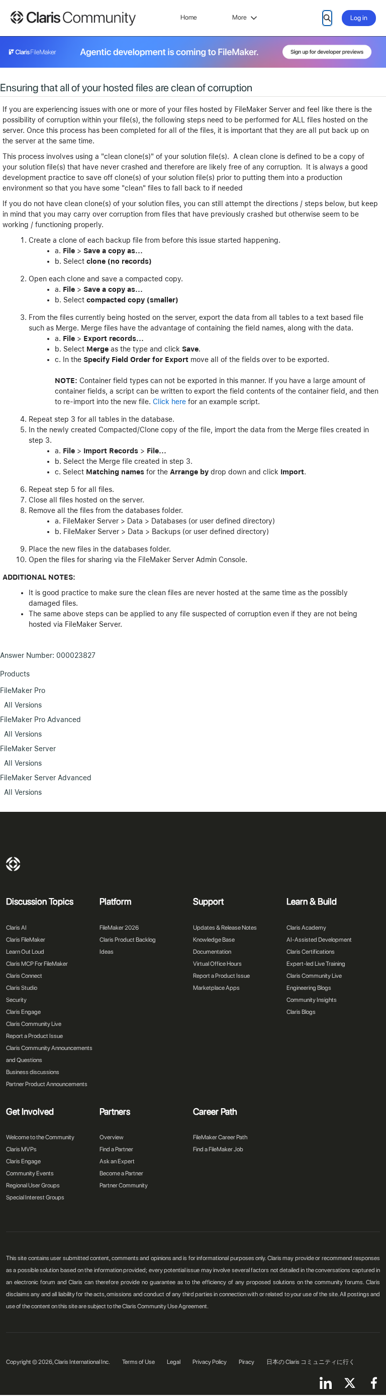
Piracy (246, 1361)
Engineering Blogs (308, 987)
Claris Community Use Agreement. (165, 1306)
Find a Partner (116, 1149)
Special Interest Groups (35, 1197)
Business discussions (32, 1072)
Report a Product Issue (34, 1035)
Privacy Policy (209, 1361)
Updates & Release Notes (225, 927)
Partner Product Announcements (46, 1084)
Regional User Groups (33, 1185)
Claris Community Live (33, 1023)
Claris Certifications (310, 951)
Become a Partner (121, 1173)
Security (16, 999)
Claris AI (16, 927)
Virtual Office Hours (217, 963)
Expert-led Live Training (315, 963)
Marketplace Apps (216, 987)
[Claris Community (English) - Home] (73, 18)
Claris (13, 864)
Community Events (30, 1173)
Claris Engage (23, 1011)
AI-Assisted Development (319, 939)
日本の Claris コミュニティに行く (310, 1361)
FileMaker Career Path (220, 1137)
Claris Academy (306, 927)
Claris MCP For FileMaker (37, 963)
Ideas (107, 951)
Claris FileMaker (25, 939)
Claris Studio (21, 987)
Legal (173, 1361)
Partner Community (124, 1185)
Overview (112, 1137)
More (239, 17)
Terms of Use (138, 1361)
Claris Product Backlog (128, 939)
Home (188, 17)
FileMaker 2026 (119, 927)
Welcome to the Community (40, 1137)
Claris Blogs (301, 1011)
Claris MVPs (21, 1149)
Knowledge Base (214, 939)
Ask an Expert (117, 1161)
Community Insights (311, 999)
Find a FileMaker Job (218, 1149)
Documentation (212, 951)
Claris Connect (24, 975)
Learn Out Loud (25, 951)
